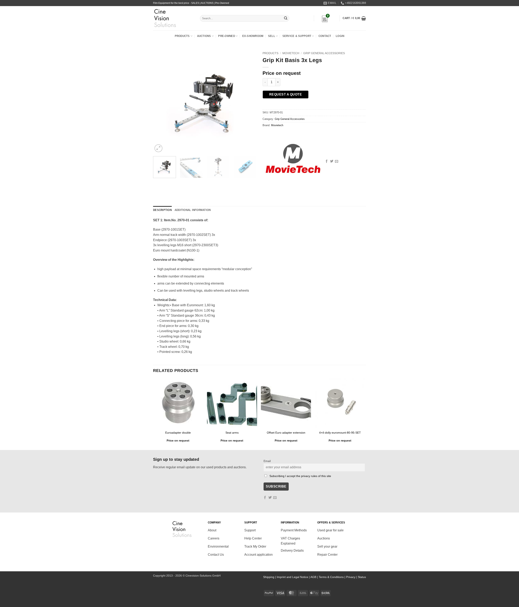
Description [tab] (162, 210)
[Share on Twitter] (331, 161)
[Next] (249, 101)
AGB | (314, 577)
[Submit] (285, 18)
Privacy (350, 577)
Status (362, 577)
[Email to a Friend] (336, 161)
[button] (354, 18)
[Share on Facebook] (326, 161)
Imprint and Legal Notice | (293, 577)
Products (182, 36)
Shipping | (270, 577)
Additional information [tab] (193, 210)
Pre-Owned (226, 36)
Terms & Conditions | (332, 577)
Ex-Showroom (253, 36)
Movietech (290, 53)
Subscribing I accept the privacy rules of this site (300, 476)
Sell (271, 36)
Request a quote (285, 94)
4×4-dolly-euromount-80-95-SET (340, 432)
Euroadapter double (178, 432)
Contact (324, 36)
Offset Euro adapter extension (286, 432)
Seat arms (232, 432)
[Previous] (160, 101)
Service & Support (296, 36)
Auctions (204, 36)
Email (267, 461)
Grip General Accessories (324, 53)
